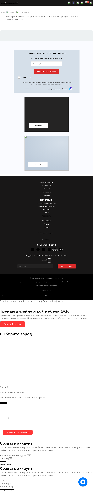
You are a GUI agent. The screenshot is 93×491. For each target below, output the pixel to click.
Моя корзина (46, 192)
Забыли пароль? (6, 464)
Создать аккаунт (54, 89)
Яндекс (46, 224)
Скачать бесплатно (12, 324)
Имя (2, 480)
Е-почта (4, 486)
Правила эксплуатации (46, 206)
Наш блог (46, 189)
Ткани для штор (24, 12)
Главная (2, 12)
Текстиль (12, 12)
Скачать (38, 126)
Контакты (46, 195)
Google (46, 227)
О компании (46, 185)
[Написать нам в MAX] (73, 2)
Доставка (46, 209)
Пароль (4, 458)
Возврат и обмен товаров (47, 203)
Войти (64, 89)
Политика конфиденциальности (46, 285)
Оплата (46, 212)
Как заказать (46, 216)
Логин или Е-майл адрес (13, 455)
